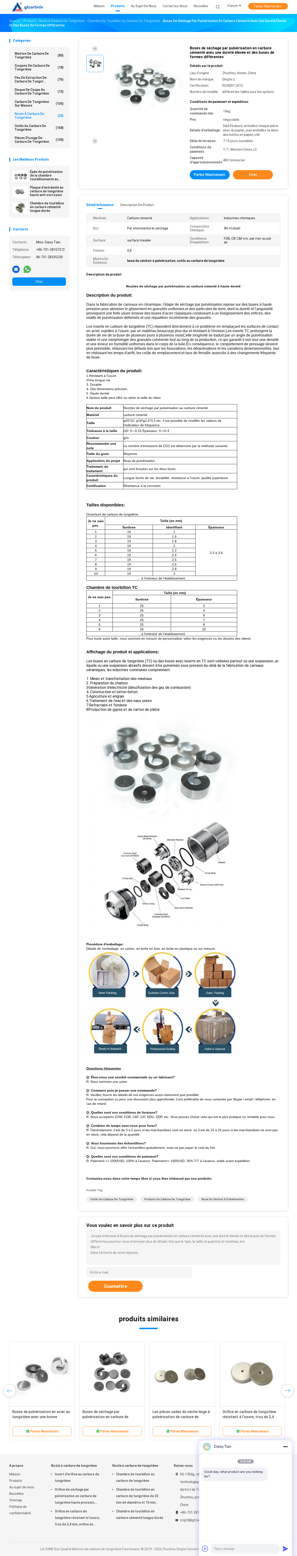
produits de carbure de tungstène (167, 1199)
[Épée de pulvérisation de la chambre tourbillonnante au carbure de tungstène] (20, 176)
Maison (14, 1474)
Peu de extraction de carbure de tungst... (39, 79)
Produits (15, 1481)
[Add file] (205, 1548)
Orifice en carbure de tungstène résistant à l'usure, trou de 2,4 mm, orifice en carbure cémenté (249, 1417)
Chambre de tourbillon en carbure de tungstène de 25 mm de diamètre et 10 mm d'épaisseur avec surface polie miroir (139, 1497)
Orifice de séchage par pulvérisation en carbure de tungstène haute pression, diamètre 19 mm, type (76, 1497)
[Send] (285, 1548)
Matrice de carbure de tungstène (39, 55)
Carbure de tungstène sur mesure (39, 103)
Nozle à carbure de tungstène (39, 115)
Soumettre (115, 1286)
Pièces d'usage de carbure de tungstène (39, 139)
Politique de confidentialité (20, 1510)
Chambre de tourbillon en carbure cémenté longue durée (47, 207)
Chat (39, 281)
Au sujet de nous (21, 1487)
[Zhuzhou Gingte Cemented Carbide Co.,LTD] (29, 7)
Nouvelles (16, 1494)
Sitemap (15, 1500)
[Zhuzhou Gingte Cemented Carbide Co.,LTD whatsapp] (27, 269)
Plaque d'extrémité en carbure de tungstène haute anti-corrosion (46, 191)
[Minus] (285, 1446)
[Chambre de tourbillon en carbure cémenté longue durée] (20, 208)
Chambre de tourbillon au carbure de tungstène (135, 1477)
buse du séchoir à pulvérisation (223, 1199)
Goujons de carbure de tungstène (39, 67)
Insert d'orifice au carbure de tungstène (77, 1477)
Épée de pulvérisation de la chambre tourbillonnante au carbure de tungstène (46, 175)
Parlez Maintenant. (268, 6)
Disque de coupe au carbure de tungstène (39, 91)
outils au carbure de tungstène (39, 127)
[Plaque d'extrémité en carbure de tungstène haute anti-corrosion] (20, 192)
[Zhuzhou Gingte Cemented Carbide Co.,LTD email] (16, 269)
